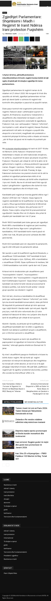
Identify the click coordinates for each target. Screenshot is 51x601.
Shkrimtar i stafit (11, 34)
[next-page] (7, 464)
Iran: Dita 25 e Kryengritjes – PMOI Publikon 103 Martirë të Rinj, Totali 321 (31, 456)
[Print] (37, 39)
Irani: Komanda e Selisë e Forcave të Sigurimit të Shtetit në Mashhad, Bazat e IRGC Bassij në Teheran (13, 387)
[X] (10, 39)
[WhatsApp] (21, 39)
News (4, 13)
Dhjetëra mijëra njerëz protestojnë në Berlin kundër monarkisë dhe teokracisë (31, 433)
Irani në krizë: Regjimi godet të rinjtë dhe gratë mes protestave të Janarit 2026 (31, 445)
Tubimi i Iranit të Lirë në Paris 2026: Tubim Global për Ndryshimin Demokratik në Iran (31, 411)
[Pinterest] (15, 39)
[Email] (32, 39)
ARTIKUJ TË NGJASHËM (13, 402)
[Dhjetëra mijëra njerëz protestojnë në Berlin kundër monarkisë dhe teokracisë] (8, 433)
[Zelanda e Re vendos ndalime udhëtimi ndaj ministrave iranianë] (8, 421)
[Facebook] (4, 39)
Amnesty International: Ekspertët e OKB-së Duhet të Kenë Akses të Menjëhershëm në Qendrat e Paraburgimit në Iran (37, 389)
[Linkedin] (26, 39)
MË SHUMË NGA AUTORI (34, 402)
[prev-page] (3, 464)
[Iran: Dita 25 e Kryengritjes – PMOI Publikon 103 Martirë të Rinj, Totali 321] (8, 456)
